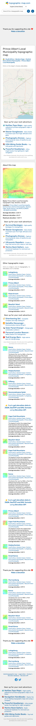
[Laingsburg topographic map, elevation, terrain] (5, 275)
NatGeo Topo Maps (14, 125)
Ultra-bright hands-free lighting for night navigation (18, 150)
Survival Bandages (14, 225)
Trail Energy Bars (13, 337)
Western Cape (21, 274)
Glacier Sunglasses (14, 131)
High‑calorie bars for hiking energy (18, 338)
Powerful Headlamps (15, 149)
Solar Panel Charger (15, 328)
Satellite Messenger (15, 323)
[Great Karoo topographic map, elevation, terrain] (5, 559)
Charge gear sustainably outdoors (19, 329)
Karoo (10, 347)
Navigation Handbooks (15, 697)
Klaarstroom (13, 294)
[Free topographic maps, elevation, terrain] (3, 59)
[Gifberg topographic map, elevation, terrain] (5, 384)
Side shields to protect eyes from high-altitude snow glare (19, 133)
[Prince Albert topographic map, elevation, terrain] (5, 286)
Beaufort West (14, 304)
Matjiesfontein (14, 371)
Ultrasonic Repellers (15, 242)
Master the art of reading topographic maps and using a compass (19, 698)
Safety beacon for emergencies (16, 334)
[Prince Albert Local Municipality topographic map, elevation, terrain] (18, 183)
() (17, 207)
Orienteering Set (13, 318)
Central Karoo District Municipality (19, 275)
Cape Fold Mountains (16, 416)
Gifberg (11, 381)
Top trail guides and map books (18, 145)
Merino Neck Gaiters (15, 247)
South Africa (12, 274)
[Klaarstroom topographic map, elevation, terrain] (5, 297)
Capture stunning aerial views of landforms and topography (18, 139)
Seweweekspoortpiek (17, 392)
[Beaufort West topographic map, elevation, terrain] (5, 307)
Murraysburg (13, 580)
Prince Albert (13, 283)
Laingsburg (12, 272)
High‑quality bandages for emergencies (19, 226)
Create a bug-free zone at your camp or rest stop (19, 243)
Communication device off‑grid (15, 325)
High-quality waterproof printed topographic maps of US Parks (19, 127)
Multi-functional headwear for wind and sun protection (18, 249)
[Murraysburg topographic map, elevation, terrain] (5, 583)
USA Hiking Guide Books (16, 144)
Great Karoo (13, 556)
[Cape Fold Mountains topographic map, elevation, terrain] (5, 426)
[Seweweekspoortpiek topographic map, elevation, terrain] (5, 395)
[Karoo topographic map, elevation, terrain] (5, 357)
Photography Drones (15, 138)
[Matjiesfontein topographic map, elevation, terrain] (5, 374)
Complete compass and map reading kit (17, 319)
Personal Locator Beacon (17, 332)
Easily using (18, 407)
